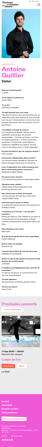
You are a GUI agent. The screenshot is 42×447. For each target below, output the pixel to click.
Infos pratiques (9, 412)
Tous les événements (12, 309)
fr (30, 1)
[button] (4, 331)
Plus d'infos (8, 366)
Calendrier (7, 405)
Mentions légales (17, 436)
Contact (4, 436)
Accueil (5, 401)
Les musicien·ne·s (8, 64)
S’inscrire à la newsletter (14, 419)
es (37, 1)
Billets (22, 366)
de (33, 1)
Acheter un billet (10, 409)
